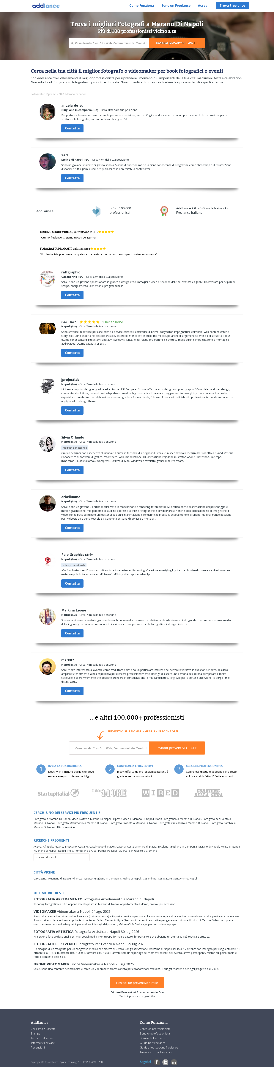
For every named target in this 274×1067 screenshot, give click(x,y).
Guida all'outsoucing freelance (159, 1047)
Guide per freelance (153, 1043)
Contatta (72, 128)
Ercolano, (164, 846)
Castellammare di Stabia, (142, 846)
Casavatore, (165, 878)
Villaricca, (78, 878)
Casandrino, (150, 878)
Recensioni (38, 1047)
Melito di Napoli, (230, 846)
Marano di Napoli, (209, 846)
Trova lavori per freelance (156, 1052)
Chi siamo (37, 1029)
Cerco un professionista (155, 1029)
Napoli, (62, 850)
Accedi (203, 5)
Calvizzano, (41, 878)
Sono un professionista (155, 1033)
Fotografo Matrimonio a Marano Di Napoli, (83, 823)
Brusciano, (71, 846)
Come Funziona (141, 5)
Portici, (102, 850)
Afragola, (49, 846)
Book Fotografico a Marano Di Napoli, (179, 819)
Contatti (51, 1029)
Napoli (65, 326)
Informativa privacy (42, 1043)
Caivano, (83, 846)
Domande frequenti (152, 1038)
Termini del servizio (43, 1038)
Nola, (71, 850)
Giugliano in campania (76, 110)
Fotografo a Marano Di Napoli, (53, 819)
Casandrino (69, 276)
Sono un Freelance (175, 5)
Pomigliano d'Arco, (86, 850)
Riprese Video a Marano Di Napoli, (134, 819)
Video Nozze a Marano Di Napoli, (92, 819)
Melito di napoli (72, 159)
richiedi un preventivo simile (137, 983)
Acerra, (38, 846)
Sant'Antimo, (181, 878)
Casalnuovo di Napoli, (102, 846)
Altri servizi (64, 827)
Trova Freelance (232, 5)
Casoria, (121, 846)
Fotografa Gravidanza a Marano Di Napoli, (184, 823)
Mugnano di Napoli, (46, 850)
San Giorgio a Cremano (143, 850)
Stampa (35, 1033)
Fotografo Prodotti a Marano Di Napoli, (134, 823)
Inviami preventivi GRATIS (177, 748)
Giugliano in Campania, (184, 846)
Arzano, (60, 846)
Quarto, (124, 850)
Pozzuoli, (113, 850)
